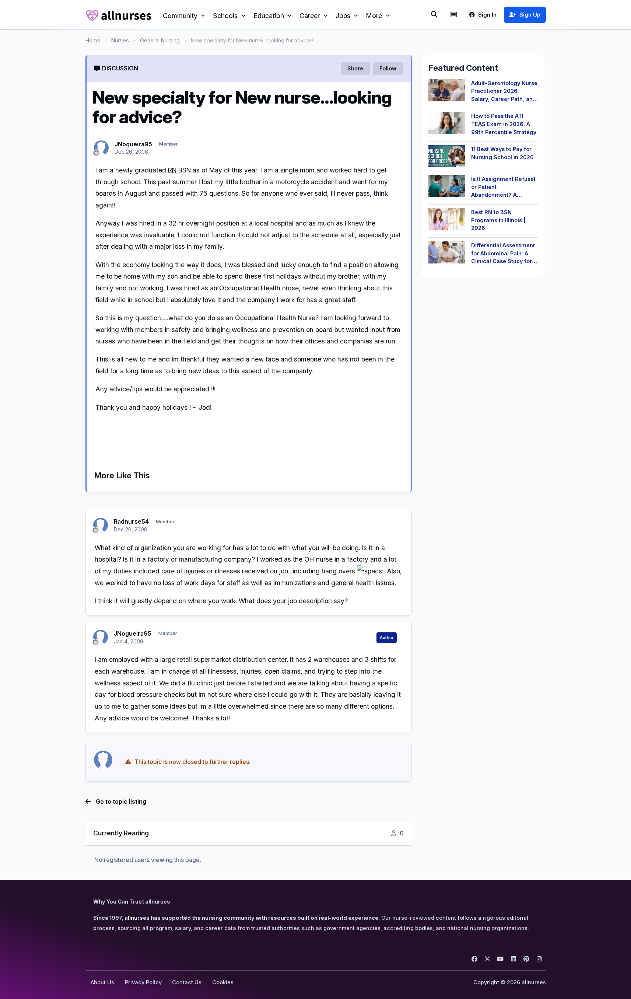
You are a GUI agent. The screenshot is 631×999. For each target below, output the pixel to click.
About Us (102, 982)
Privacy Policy (143, 982)
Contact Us (186, 982)
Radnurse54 (131, 521)
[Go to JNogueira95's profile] (101, 147)
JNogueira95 (133, 144)
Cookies (223, 982)
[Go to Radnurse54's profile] (100, 525)
